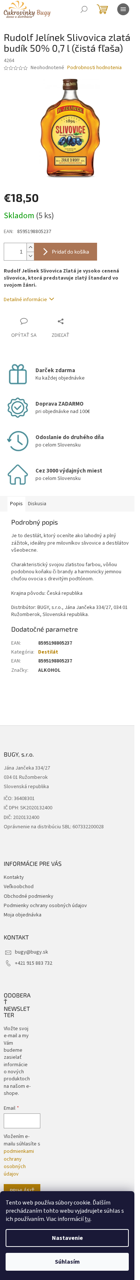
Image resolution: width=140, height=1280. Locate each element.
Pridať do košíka (70, 251)
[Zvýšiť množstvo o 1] (30, 247)
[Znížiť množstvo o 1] (30, 256)
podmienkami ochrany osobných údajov (19, 1163)
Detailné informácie (25, 299)
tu (87, 1219)
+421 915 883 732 (33, 963)
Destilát (48, 652)
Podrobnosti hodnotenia (94, 67)
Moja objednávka (22, 915)
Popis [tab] (16, 503)
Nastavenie (67, 1238)
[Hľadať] (84, 9)
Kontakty (14, 877)
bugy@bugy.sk (31, 952)
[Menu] (123, 9)
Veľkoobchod (19, 886)
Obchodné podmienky (28, 896)
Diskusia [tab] (37, 503)
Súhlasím (67, 1262)
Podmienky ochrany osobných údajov (45, 905)
